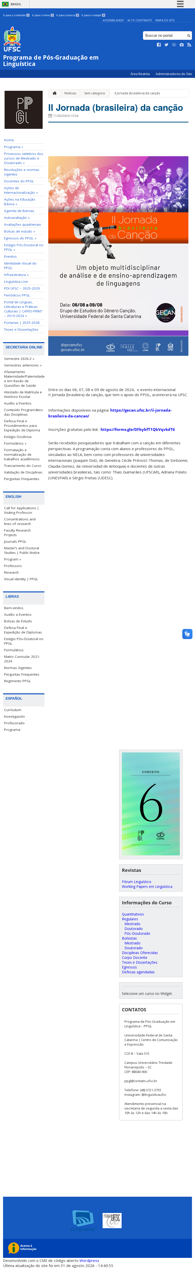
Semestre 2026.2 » (19, 358)
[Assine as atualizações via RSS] (189, 45)
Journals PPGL (15, 541)
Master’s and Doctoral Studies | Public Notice (22, 550)
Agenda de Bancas (19, 210)
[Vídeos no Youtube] (174, 45)
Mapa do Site (165, 20)
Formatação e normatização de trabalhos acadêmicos (22, 454)
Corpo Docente (134, 957)
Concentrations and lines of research (20, 521)
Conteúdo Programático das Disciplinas (23, 412)
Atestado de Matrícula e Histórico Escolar (23, 394)
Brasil (16, 4)
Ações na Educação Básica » (19, 201)
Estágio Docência (17, 436)
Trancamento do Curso (22, 465)
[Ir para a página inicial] (53, 93)
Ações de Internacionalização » (21, 190)
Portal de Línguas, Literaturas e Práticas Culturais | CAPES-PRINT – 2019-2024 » (23, 309)
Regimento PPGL (17, 681)
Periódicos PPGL (17, 295)
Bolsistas (129, 938)
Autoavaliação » (17, 217)
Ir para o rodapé (93, 15)
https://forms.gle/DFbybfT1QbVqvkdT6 (138, 429)
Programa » (13, 147)
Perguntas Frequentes (21, 479)
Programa (12, 729)
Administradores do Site (174, 74)
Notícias (70, 93)
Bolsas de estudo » (19, 231)
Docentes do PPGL (19, 181)
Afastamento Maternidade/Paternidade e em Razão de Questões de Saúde (24, 378)
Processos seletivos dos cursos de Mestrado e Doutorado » (23, 158)
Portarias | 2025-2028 (22, 322)
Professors (13, 565)
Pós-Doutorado (137, 933)
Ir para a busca (67, 15)
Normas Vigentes (18, 667)
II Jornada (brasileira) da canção (137, 93)
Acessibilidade (113, 20)
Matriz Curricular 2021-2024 (22, 658)
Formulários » (15, 443)
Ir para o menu (42, 15)
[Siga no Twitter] (167, 45)
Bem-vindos (13, 608)
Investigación (14, 716)
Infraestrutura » (16, 274)
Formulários (14, 650)
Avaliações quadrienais (22, 224)
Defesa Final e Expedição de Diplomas (23, 630)
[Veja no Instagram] (182, 45)
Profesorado (14, 723)
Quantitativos (133, 914)
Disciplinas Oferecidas (140, 952)
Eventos (10, 256)
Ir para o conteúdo (16, 15)
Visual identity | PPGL (21, 579)
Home (9, 140)
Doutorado (133, 928)
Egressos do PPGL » (20, 238)
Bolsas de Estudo (18, 621)
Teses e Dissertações (21, 329)
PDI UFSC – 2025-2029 (22, 288)
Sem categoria (94, 93)
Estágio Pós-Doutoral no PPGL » (23, 247)
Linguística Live (16, 281)
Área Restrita (141, 74)
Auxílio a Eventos (17, 403)
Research (11, 572)
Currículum (12, 710)
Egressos (129, 967)
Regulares (130, 919)
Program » (12, 559)
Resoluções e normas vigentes (21, 172)
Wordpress (89, 1260)
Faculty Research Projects (17, 532)
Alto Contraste (139, 20)
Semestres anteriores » (23, 365)
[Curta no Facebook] (159, 45)
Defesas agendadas (138, 972)
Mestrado (132, 923)
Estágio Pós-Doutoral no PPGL (23, 641)
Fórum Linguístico (136, 881)
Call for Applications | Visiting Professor (21, 510)
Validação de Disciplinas (23, 472)
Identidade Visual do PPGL (20, 265)
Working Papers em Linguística (147, 886)
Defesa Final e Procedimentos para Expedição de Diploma (22, 425)
